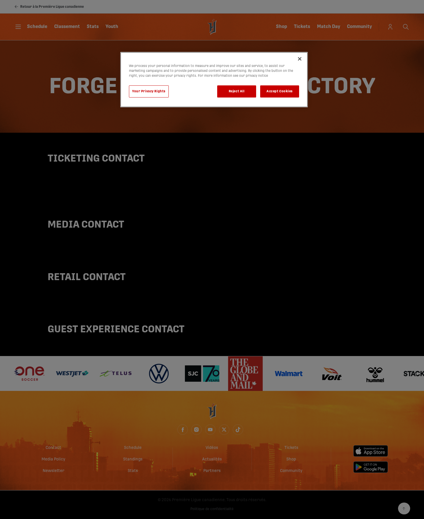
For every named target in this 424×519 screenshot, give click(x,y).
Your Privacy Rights (149, 91)
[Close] (299, 59)
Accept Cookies (280, 91)
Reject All (237, 91)
